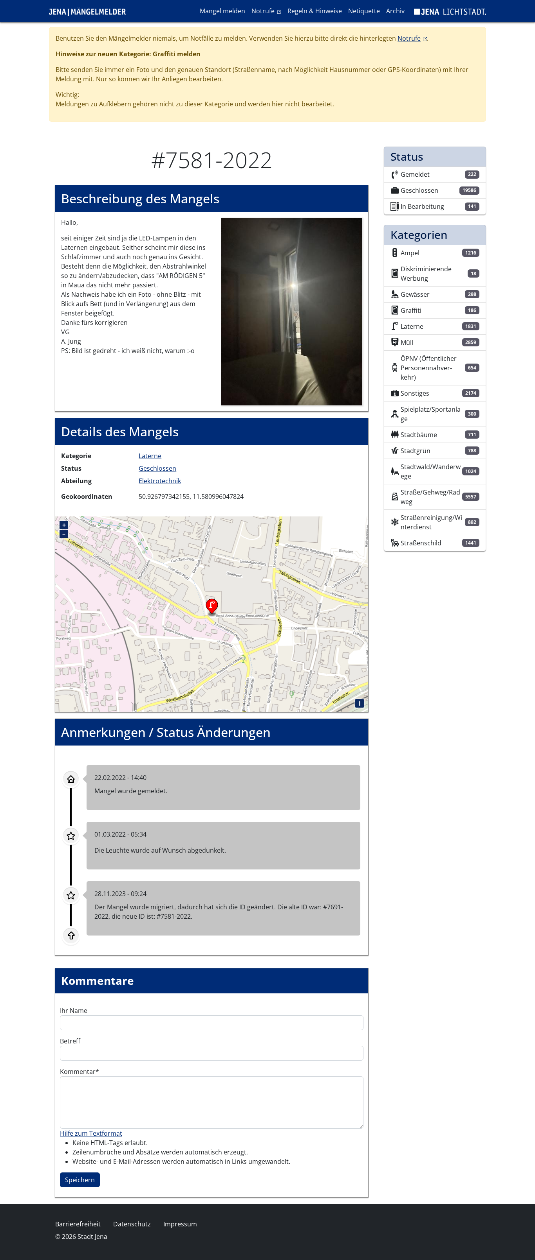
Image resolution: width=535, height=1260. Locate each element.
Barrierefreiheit (78, 1224)
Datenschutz (132, 1224)
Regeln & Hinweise (314, 11)
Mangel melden (222, 11)
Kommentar (78, 1071)
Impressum (180, 1224)
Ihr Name (73, 1010)
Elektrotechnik (160, 481)
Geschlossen (157, 468)
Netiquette (364, 11)
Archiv (395, 11)
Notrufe (267, 10)
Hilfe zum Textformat (91, 1133)
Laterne (150, 456)
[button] (291, 311)
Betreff (70, 1041)
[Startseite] (90, 11)
